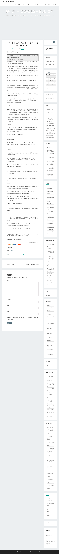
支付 (49, 130)
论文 (54, 135)
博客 (53, 126)
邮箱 (8, 305)
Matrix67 (48, 351)
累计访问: (49, 513)
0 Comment (30, 48)
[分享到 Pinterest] (20, 244)
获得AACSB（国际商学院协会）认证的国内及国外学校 (50, 163)
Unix (48, 123)
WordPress (32, 551)
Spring (50, 121)
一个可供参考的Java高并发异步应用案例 (50, 207)
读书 (47, 137)
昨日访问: (49, 500)
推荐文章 (19, 4)
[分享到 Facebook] (15, 244)
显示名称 (9, 299)
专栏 (41, 4)
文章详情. (23, 239)
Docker (47, 109)
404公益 (54, 4)
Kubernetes (49, 116)
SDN (54, 119)
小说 (50, 128)
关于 (31, 4)
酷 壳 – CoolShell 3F (9, 1)
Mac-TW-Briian (50, 337)
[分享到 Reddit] (19, 244)
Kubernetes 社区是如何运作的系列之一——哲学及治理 (50, 223)
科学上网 (48, 455)
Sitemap (49, 4)
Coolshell (48, 310)
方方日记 (47, 133)
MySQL (49, 118)
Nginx (52, 118)
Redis (50, 119)
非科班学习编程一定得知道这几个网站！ (50, 217)
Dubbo (50, 109)
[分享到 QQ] (7, 244)
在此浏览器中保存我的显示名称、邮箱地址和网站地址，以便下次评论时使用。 (23, 318)
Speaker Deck (49, 328)
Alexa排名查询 (49, 522)
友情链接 (36, 4)
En (23, 4)
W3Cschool (49, 331)
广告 (52, 128)
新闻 (53, 130)
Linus (12, 250)
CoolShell (24, 48)
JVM (49, 114)
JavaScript (47, 114)
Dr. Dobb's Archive (50, 323)
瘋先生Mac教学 (50, 354)
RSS (45, 4)
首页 (15, 4)
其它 (9, 254)
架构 (50, 133)
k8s (51, 114)
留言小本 (27, 4)
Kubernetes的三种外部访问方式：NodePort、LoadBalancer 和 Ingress (50, 190)
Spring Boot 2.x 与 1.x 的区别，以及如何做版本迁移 (50, 197)
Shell (47, 121)
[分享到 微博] (9, 244)
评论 (8, 280)
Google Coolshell (50, 307)
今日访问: (49, 498)
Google (47, 112)
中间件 (50, 123)
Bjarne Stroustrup (50, 349)
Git (9, 250)
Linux (53, 116)
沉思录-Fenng (49, 326)
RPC (52, 119)
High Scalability (50, 320)
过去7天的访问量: (50, 503)
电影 (53, 133)
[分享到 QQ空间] (12, 244)
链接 (53, 61)
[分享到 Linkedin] (14, 244)
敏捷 (51, 130)
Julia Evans (49, 340)
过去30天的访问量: (50, 508)
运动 (48, 137)
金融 (50, 137)
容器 (48, 128)
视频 (52, 135)
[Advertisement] (29, 31)
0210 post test (49, 147)
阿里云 (52, 137)
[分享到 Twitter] (17, 244)
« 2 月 (47, 88)
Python (47, 119)
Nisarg (40, 551)
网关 (48, 135)
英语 (50, 135)
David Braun (49, 342)
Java (51, 112)
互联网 (49, 126)
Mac (46, 118)
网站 (8, 311)
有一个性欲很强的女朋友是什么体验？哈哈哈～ (50, 450)
